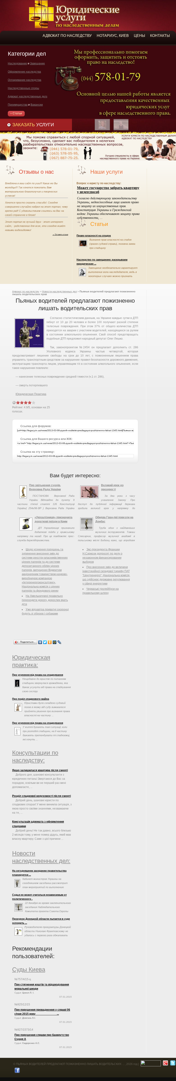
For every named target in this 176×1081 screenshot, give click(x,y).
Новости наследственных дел (59, 291)
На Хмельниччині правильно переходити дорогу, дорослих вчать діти (45, 600)
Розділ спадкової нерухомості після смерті (41, 796)
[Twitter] (45, 642)
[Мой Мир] (54, 642)
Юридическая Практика (31, 394)
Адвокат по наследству (25, 291)
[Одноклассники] (49, 642)
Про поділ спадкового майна (30, 698)
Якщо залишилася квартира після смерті (40, 770)
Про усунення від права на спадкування (37, 674)
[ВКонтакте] (40, 642)
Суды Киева (28, 969)
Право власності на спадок (94, 235)
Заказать (33, 124)
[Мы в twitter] (172, 1064)
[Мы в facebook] (16, 1071)
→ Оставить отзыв (60, 234)
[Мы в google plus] (165, 1064)
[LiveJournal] (59, 642)
